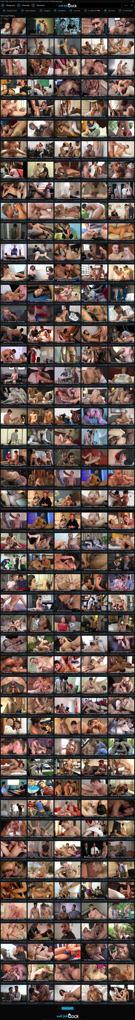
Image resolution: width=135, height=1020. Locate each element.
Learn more (58, 1)
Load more (67, 1008)
